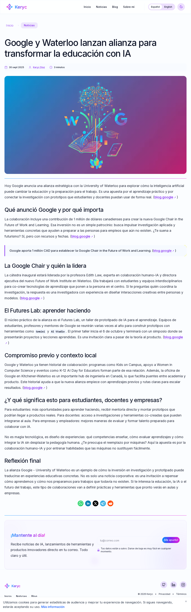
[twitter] (95, 503)
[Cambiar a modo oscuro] (181, 7)
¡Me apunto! (171, 539)
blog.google (163, 197)
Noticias (101, 6)
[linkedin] (88, 503)
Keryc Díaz (39, 67)
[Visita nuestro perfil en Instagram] (183, 584)
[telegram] (103, 503)
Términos (181, 594)
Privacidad (164, 594)
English (168, 6)
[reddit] (110, 503)
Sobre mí (128, 6)
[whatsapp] (81, 503)
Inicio (87, 6)
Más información (53, 607)
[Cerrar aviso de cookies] (186, 601)
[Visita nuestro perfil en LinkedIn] (173, 584)
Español (155, 6)
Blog (115, 6)
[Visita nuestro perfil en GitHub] (163, 584)
